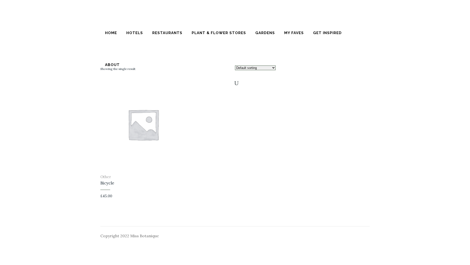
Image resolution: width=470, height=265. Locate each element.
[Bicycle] (184, 197)
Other (105, 176)
